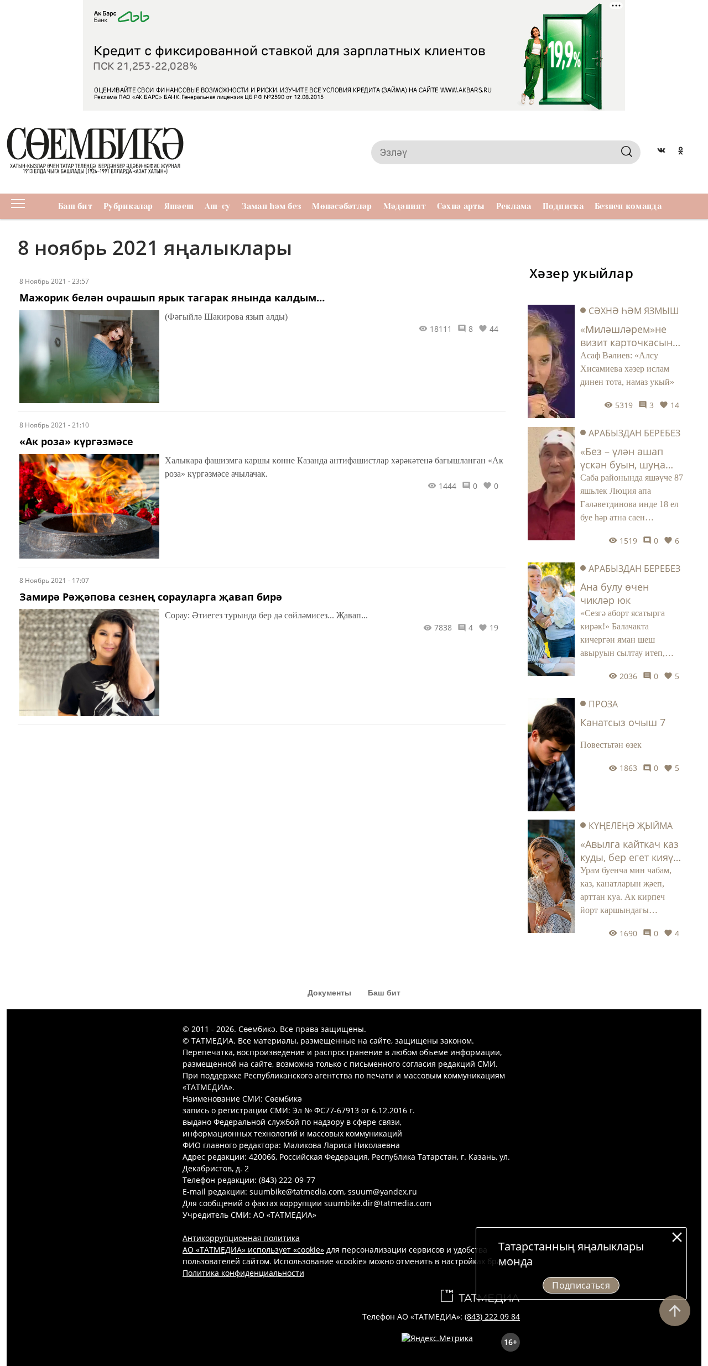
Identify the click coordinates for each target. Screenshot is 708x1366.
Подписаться (581, 1285)
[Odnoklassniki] (680, 152)
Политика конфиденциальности (243, 1273)
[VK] (661, 152)
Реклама (514, 206)
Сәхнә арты (461, 206)
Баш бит (75, 206)
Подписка (563, 206)
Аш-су (217, 206)
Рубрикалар (128, 206)
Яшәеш (179, 206)
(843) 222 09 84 (492, 1316)
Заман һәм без (271, 206)
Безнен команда (628, 206)
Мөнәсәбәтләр (342, 206)
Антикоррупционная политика (241, 1238)
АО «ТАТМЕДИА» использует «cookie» (253, 1249)
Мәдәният (404, 206)
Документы (329, 992)
